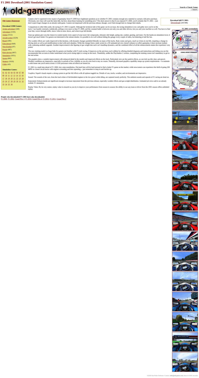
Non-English (7, 47)
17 (3, 78)
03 (9, 73)
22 (17, 78)
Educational (6, 44)
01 (3, 73)
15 (20, 75)
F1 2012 (46, 99)
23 (20, 78)
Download (175, 22)
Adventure (6, 32)
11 (9, 75)
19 (9, 78)
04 (12, 73)
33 (3, 84)
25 (3, 81)
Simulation (6, 56)
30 (17, 81)
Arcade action (7, 38)
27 (9, 81)
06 (17, 73)
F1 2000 (4, 99)
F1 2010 (28, 99)
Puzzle (4, 50)
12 (11, 75)
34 (6, 84)
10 (6, 75)
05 (14, 73)
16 (22, 75)
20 (12, 78)
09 (3, 75)
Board (4, 41)
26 (6, 81)
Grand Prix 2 (61, 99)
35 (9, 84)
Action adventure (8, 29)
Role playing (7, 53)
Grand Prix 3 (19, 99)
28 (12, 81)
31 (20, 81)
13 (14, 75)
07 (20, 73)
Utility (4, 64)
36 (12, 84)
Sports (4, 58)
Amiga (4, 35)
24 (23, 78)
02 (6, 73)
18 (6, 78)
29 (14, 81)
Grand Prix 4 (37, 99)
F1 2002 (11, 99)
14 (17, 75)
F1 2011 (53, 99)
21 (14, 78)
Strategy (5, 61)
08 (23, 73)
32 (23, 81)
